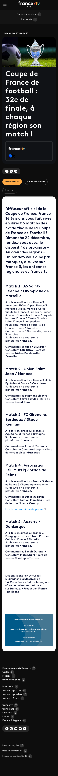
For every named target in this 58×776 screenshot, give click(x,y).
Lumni (5, 717)
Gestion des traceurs (12, 751)
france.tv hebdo (11, 680)
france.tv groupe (11, 690)
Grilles (5, 672)
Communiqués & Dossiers (16, 668)
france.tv (7, 705)
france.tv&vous (10, 698)
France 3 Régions (11, 720)
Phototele (26, 19)
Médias (6, 676)
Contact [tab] (10, 191)
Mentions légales (10, 745)
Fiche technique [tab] (36, 182)
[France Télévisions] (29, 4)
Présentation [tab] (12, 182)
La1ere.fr (7, 713)
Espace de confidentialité (14, 756)
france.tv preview (26, 14)
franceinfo (8, 709)
